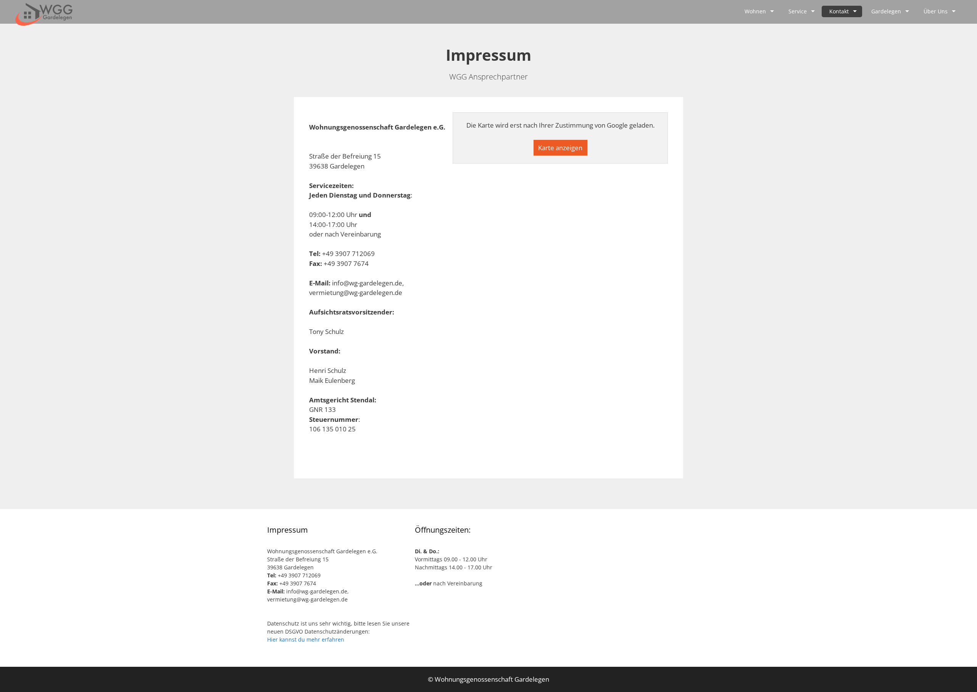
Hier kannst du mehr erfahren (305, 639)
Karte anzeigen (560, 147)
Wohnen (755, 11)
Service (797, 11)
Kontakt (839, 11)
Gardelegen (886, 11)
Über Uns (936, 11)
